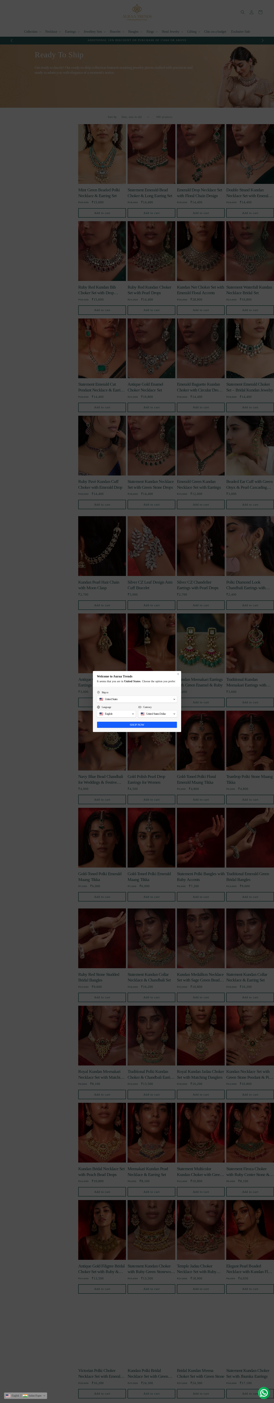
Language (106, 707)
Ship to (105, 692)
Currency (147, 707)
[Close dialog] (178, 674)
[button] (137, 699)
